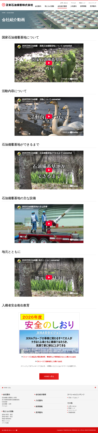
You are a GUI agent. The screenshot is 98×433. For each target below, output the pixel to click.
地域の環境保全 (6, 418)
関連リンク (82, 3)
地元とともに (6, 421)
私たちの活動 (8, 411)
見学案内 (39, 412)
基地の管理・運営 (7, 414)
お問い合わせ (64, 3)
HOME (3, 12)
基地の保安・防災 (7, 416)
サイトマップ (92, 3)
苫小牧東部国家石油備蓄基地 (10, 399)
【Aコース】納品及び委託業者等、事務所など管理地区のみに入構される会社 (49, 357)
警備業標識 (71, 412)
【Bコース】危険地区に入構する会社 (49, 361)
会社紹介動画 (41, 394)
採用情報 (39, 406)
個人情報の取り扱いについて (9, 430)
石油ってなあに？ (73, 397)
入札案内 (39, 400)
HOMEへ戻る (7, 387)
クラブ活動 (5, 423)
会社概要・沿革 (6, 404)
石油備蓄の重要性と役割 (9, 397)
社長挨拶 (4, 402)
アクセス (73, 3)
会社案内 (6, 394)
